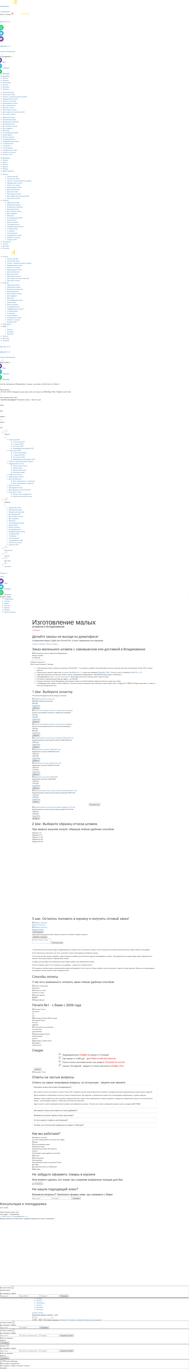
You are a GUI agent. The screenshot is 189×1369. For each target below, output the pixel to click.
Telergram (6, 68)
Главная (35, 644)
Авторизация (10, 51)
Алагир (5, 160)
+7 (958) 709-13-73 (7, 1216)
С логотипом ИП (19, 442)
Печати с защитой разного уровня (15, 97)
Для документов (8, 124)
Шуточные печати (9, 114)
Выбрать (36, 708)
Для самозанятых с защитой (23, 483)
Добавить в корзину (40, 937)
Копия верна (7, 135)
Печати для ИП (8, 92)
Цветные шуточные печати (22, 496)
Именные (6, 130)
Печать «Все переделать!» (22, 494)
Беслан (5, 164)
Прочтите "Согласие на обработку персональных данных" (81, 1320)
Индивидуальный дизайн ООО (24, 459)
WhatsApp (101, 672)
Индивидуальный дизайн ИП (23, 448)
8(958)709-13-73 (136, 672)
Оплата (5, 85)
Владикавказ (4, 6)
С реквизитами (8, 143)
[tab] (94, 1087)
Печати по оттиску (9, 101)
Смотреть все (94, 804)
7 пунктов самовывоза (62, 677)
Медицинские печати (10, 99)
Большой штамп (19, 472)
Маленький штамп (19, 470)
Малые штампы (8, 137)
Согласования (8, 148)
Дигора (5, 166)
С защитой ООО (19, 455)
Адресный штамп (9, 117)
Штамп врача (18, 468)
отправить (76, 1198)
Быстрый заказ (57, 943)
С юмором (6, 146)
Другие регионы (8, 171)
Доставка (6, 87)
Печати (5, 78)
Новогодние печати (10, 110)
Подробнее (36, 705)
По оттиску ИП (18, 446)
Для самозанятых (9, 105)
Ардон (5, 162)
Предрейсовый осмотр (11, 141)
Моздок (5, 169)
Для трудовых (8, 128)
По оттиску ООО (19, 457)
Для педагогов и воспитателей (14, 112)
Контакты (6, 89)
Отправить (64, 1296)
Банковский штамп (9, 119)
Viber (4, 62)
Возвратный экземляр (10, 122)
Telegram (113, 672)
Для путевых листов (10, 126)
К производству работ (10, 132)
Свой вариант (38, 932)
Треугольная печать (20, 466)
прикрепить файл (66, 1335)
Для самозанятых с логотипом (24, 481)
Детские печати (8, 107)
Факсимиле (7, 82)
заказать (38, 1069)
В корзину (38, 1183)
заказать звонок (37, 1312)
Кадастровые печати (10, 103)
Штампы (6, 80)
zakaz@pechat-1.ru (75, 672)
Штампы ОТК (7, 154)
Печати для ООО (9, 94)
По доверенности (9, 139)
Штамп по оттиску (9, 152)
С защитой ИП (18, 444)
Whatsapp (5, 73)
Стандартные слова (10, 150)
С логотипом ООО (19, 453)
